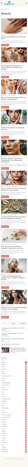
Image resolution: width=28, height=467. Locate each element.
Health (3, 373)
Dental (3, 440)
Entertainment (5, 408)
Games (3, 403)
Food (3, 392)
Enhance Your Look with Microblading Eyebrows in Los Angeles (13, 308)
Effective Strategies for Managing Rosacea (12, 128)
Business (4, 362)
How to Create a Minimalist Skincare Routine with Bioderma (13, 98)
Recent (13, 323)
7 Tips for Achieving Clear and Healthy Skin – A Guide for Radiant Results (13, 277)
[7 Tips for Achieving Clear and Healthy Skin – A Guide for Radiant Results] (14, 266)
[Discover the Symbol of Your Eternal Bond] (14, 26)
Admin (3, 35)
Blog (3, 371)
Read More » (5, 45)
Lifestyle (4, 421)
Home (3, 9)
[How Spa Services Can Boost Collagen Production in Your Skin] (14, 236)
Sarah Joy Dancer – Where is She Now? (11, 344)
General (4, 419)
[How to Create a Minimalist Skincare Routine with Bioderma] (14, 86)
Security (4, 437)
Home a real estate (6, 375)
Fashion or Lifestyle (6, 414)
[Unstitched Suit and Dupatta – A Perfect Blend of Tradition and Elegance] (14, 54)
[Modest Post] (9, 3)
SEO (3, 394)
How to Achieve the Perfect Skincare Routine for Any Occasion (13, 189)
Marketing (4, 401)
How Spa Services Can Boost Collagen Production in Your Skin (12, 247)
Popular (4, 323)
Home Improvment (6, 417)
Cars (3, 405)
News (3, 366)
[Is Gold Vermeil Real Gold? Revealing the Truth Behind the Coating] (14, 206)
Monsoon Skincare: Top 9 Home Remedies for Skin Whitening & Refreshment (11, 160)
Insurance (4, 442)
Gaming (4, 364)
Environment (5, 449)
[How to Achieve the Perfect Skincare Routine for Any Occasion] (14, 178)
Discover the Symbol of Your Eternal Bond (13, 37)
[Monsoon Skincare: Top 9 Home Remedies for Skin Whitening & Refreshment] (14, 147)
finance (3, 378)
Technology (4, 389)
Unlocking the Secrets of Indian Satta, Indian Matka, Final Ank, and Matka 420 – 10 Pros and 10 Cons (18, 349)
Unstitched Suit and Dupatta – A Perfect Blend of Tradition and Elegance (12, 67)
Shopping (4, 426)
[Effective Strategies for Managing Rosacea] (14, 117)
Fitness (3, 435)
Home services (5, 385)
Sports (3, 428)
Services (4, 369)
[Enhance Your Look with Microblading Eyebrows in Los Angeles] (14, 297)
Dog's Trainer (5, 451)
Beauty (3, 387)
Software (4, 412)
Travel (3, 380)
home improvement (6, 398)
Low (3, 444)
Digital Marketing (6, 382)
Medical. (4, 447)
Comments (22, 323)
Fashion (4, 396)
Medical (4, 431)
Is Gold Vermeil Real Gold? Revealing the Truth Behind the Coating (13, 217)
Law (3, 410)
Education (4, 424)
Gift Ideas (4, 433)
